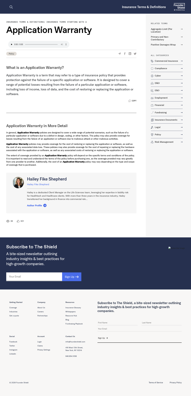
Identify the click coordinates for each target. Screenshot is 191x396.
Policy (11, 53)
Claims (40, 346)
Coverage (13, 307)
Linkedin (12, 354)
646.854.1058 (71, 356)
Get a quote (14, 315)
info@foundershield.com (75, 342)
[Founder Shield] (178, 7)
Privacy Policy (176, 382)
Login (39, 342)
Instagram (13, 350)
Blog (67, 320)
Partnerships (42, 315)
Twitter (12, 346)
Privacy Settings (43, 350)
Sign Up (69, 276)
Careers (40, 311)
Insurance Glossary (73, 307)
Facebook (13, 342)
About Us (41, 307)
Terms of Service (156, 382)
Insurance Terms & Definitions (25, 22)
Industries (13, 311)
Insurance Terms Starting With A (66, 22)
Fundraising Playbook (74, 324)
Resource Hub (71, 315)
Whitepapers (70, 311)
